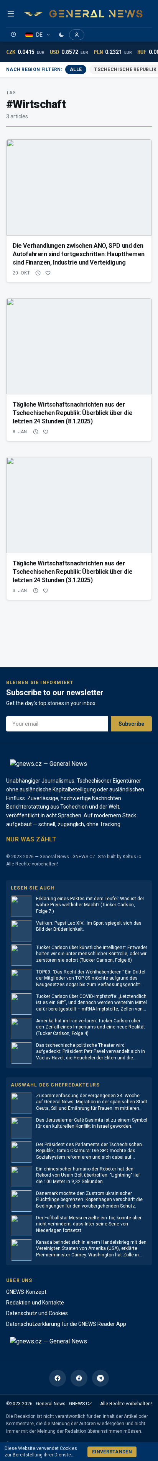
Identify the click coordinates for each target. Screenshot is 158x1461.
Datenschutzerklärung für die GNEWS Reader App (66, 1324)
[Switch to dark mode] (61, 35)
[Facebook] (57, 1378)
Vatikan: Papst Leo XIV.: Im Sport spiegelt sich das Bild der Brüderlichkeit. (89, 926)
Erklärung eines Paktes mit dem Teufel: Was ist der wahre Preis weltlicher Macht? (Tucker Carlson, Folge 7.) (90, 905)
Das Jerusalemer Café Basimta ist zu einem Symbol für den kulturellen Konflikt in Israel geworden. (91, 1123)
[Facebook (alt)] (79, 1378)
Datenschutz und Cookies (37, 1313)
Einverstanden (112, 1452)
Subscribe (131, 724)
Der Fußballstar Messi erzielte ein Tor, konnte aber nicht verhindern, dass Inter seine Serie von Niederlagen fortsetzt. (89, 1224)
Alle (76, 69)
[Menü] (11, 13)
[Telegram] (100, 1378)
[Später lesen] (13, 35)
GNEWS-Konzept (26, 1292)
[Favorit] (48, 273)
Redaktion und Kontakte (35, 1303)
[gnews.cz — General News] (83, 14)
